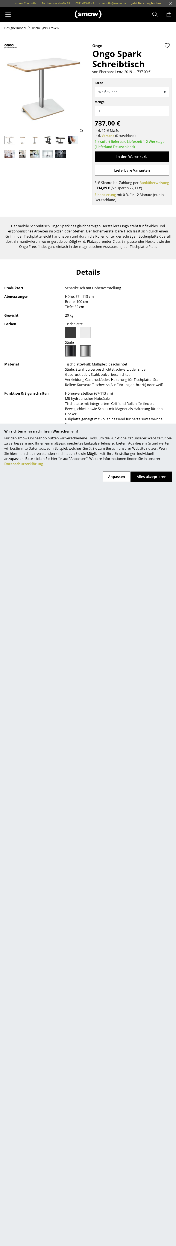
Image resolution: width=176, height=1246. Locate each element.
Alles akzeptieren (151, 476)
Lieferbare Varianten (132, 170)
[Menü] (8, 14)
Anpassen (116, 476)
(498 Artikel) (45, 28)
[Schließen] (170, 3)
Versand (108, 135)
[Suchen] (155, 14)
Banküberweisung (154, 182)
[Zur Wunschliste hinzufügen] (167, 45)
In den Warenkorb (132, 156)
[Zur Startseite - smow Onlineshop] (88, 14)
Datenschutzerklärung (23, 463)
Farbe (99, 83)
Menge (100, 102)
